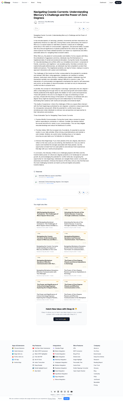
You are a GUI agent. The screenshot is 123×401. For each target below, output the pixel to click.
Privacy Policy (52, 398)
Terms (58, 394)
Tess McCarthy (49, 21)
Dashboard (103, 2)
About (32, 2)
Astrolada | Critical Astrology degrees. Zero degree (54, 181)
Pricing (39, 2)
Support (53, 394)
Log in (111, 2)
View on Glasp (50, 177)
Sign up (118, 2)
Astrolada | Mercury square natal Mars (50, 175)
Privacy (63, 394)
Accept (67, 398)
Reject (60, 398)
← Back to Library (41, 199)
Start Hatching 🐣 (60, 319)
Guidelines (69, 394)
